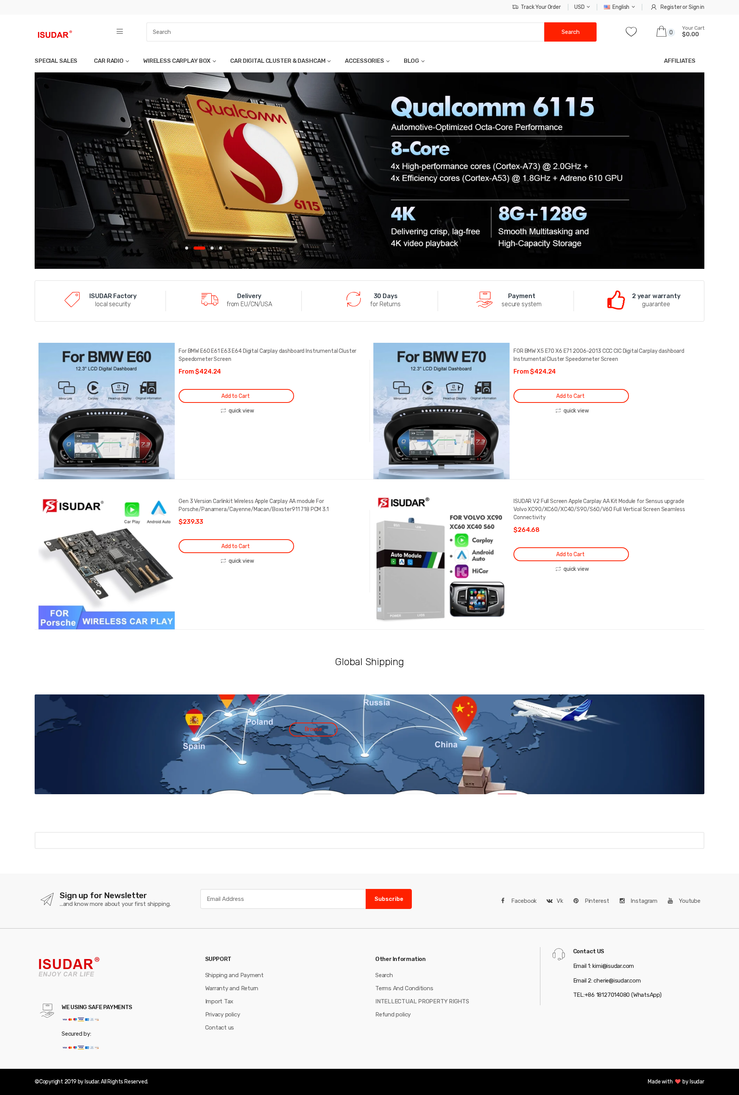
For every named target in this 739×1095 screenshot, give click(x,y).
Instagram (643, 900)
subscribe (389, 898)
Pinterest (596, 900)
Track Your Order (541, 7)
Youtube (689, 900)
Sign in (696, 7)
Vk (560, 900)
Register (670, 7)
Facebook (523, 900)
